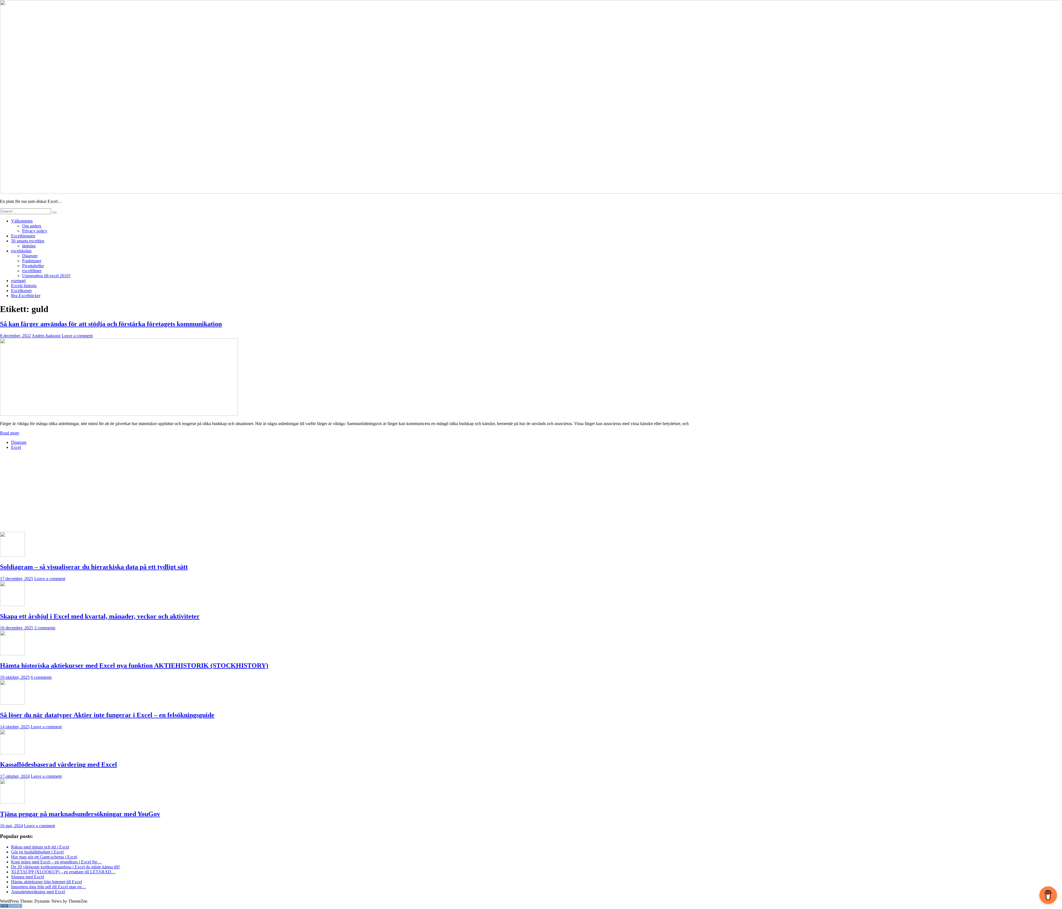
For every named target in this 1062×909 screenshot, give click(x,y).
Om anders (31, 226)
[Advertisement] (166, 493)
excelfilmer (31, 270)
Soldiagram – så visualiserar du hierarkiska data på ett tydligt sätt (94, 566)
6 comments (41, 677)
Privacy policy (34, 231)
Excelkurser (21, 290)
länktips (29, 245)
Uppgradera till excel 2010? (46, 275)
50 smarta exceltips (27, 241)
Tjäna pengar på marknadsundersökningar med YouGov (80, 814)
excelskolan (21, 250)
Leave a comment (77, 335)
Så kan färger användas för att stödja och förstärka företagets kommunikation (111, 324)
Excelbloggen (23, 236)
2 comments (44, 627)
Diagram (29, 255)
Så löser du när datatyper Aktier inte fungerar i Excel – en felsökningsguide (107, 715)
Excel (16, 447)
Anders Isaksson (46, 335)
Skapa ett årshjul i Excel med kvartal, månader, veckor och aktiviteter (100, 616)
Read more (9, 433)
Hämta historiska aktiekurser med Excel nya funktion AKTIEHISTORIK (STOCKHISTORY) (134, 665)
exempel (18, 280)
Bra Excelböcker (25, 295)
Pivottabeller (33, 265)
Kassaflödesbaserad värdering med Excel (58, 764)
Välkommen (22, 221)
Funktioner (31, 260)
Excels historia (24, 285)
